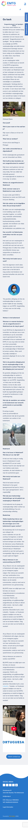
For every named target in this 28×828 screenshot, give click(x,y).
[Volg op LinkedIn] (14, 9)
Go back (7, 19)
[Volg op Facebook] (8, 9)
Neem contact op (14, 757)
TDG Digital (12, 816)
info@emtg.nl (7, 796)
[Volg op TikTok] (20, 9)
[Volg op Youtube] (17, 9)
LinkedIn (5, 686)
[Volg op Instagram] (11, 9)
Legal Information (8, 807)
